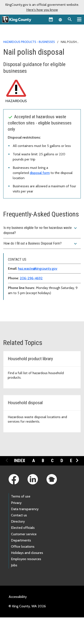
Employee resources (26, 559)
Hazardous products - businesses (29, 42)
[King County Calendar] (51, 19)
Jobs (14, 565)
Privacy (16, 503)
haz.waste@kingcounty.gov (37, 268)
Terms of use (20, 496)
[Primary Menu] (79, 19)
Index (19, 460)
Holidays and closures (27, 553)
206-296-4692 (31, 278)
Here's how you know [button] (42, 10)
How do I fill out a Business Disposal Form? (40, 243)
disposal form (40, 173)
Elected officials (23, 528)
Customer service (24, 534)
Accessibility (18, 597)
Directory (18, 521)
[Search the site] (70, 19)
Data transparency (25, 509)
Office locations (22, 546)
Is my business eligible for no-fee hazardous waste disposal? (40, 230)
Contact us (19, 515)
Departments (21, 540)
